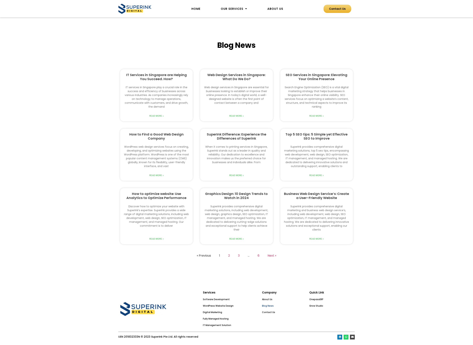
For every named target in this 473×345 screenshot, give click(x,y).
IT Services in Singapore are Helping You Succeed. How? (156, 77)
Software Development (216, 299)
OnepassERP (316, 299)
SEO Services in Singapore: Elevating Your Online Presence (316, 77)
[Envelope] (352, 337)
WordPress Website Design (218, 305)
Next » (272, 255)
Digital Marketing (212, 312)
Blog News (268, 305)
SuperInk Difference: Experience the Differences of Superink (236, 136)
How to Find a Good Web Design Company (156, 136)
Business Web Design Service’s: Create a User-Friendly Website (316, 195)
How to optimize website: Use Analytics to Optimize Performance (156, 195)
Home (195, 9)
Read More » (156, 116)
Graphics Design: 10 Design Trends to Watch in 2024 (236, 195)
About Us (275, 9)
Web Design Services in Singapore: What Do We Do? (236, 77)
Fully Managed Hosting (216, 318)
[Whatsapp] (346, 337)
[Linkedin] (339, 337)
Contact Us (268, 312)
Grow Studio (316, 305)
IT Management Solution (217, 325)
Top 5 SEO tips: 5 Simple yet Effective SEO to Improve (316, 136)
